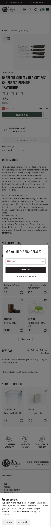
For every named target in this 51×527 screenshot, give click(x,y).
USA (13, 261)
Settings (8, 522)
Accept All (22, 522)
